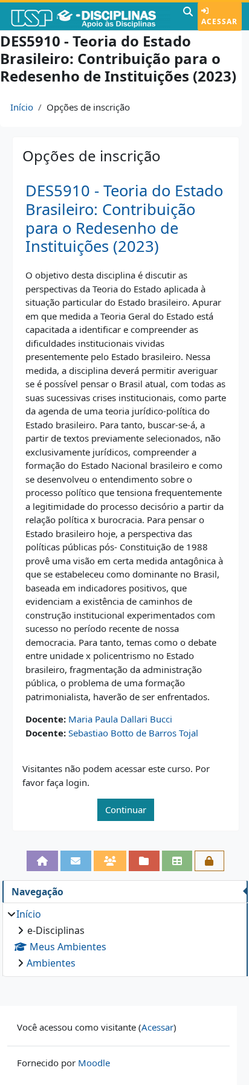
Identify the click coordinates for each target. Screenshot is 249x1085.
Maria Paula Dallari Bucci (120, 719)
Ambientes (51, 963)
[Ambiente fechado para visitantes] (209, 861)
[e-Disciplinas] (90, 16)
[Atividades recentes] (144, 861)
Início (21, 107)
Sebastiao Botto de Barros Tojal (133, 733)
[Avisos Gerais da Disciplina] (75, 861)
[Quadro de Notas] (177, 861)
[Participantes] (110, 861)
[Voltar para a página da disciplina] (43, 861)
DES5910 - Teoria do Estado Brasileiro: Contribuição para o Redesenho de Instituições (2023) (124, 218)
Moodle (94, 1063)
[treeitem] (124, 938)
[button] (188, 16)
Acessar (219, 21)
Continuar (125, 809)
